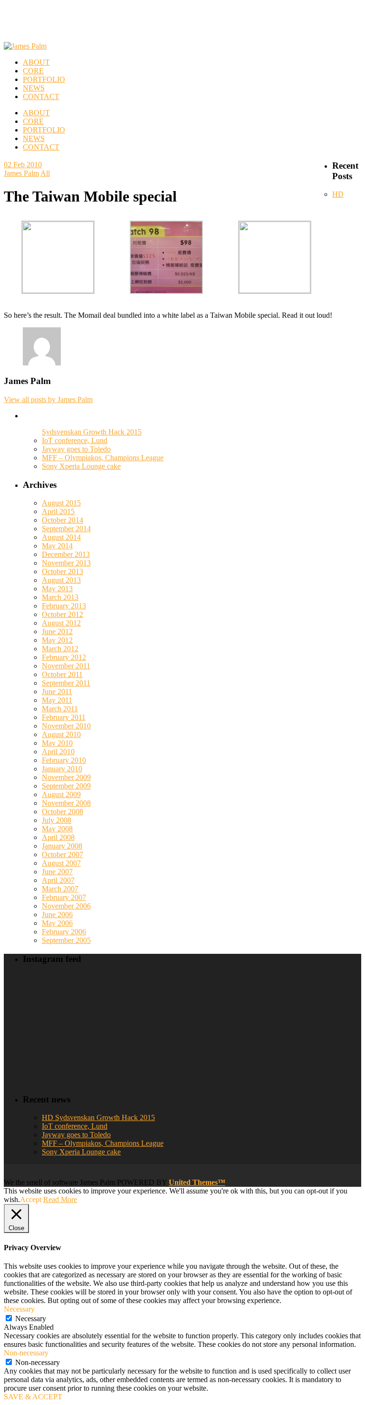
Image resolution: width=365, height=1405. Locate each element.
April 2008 (58, 837)
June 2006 (57, 914)
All (45, 173)
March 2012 (60, 649)
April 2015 (58, 511)
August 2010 (61, 734)
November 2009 (66, 777)
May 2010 (57, 743)
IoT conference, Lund (74, 440)
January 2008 (62, 846)
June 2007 (57, 872)
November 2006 (66, 906)
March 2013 (60, 597)
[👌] (63, 1001)
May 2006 (57, 923)
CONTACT (41, 147)
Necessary (30, 1318)
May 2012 (57, 640)
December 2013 (66, 554)
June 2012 (57, 631)
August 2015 (61, 503)
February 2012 (64, 657)
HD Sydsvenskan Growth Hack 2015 (98, 1117)
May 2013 (57, 589)
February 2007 (64, 897)
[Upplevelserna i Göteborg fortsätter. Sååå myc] (321, 1051)
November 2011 (66, 666)
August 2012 (61, 623)
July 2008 (56, 820)
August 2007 (61, 863)
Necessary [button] (19, 1309)
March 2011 (60, 709)
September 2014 (66, 529)
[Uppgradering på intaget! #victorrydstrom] (63, 1051)
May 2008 (57, 829)
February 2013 (64, 606)
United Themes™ (197, 1182)
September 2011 (66, 683)
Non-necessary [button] (26, 1353)
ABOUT (36, 113)
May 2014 (57, 546)
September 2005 (66, 940)
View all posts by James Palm (48, 399)
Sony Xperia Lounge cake (81, 466)
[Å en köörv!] (149, 1051)
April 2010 (58, 752)
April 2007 (58, 880)
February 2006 (64, 932)
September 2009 (66, 786)
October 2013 (62, 571)
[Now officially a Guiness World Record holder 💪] (321, 1001)
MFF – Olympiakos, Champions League (102, 458)
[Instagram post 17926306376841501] (149, 1001)
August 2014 (61, 537)
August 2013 (61, 580)
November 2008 (66, 803)
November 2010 (66, 726)
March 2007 (60, 889)
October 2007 (62, 854)
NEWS (34, 138)
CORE (33, 121)
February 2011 (64, 717)
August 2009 (61, 794)
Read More (60, 1199)
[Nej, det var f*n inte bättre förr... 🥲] (235, 1001)
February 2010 (64, 760)
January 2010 (62, 769)
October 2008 (62, 812)
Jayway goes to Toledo (76, 449)
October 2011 (62, 674)
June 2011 (57, 691)
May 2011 (57, 700)
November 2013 (66, 563)
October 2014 (62, 520)
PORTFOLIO (44, 130)
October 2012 (62, 614)
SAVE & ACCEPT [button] (33, 1397)
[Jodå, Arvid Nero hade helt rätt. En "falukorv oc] (235, 1051)
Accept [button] (30, 1199)
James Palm (21, 173)
